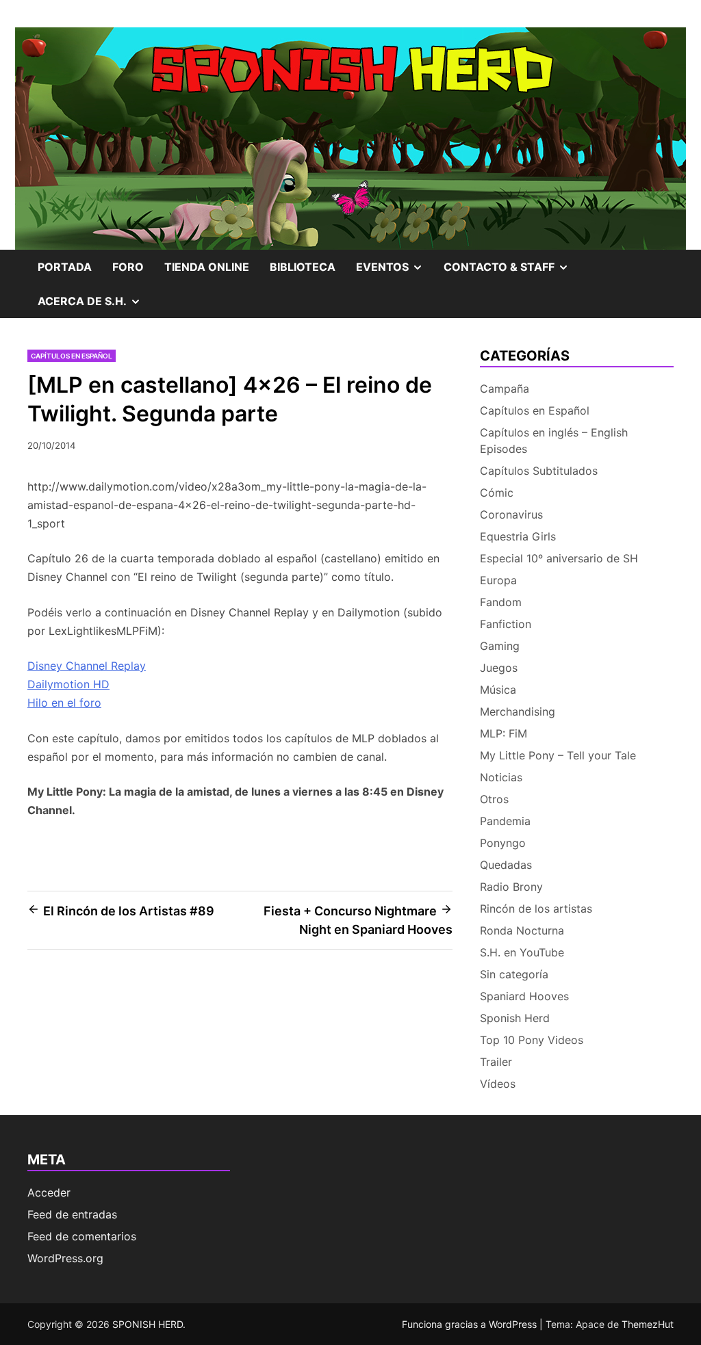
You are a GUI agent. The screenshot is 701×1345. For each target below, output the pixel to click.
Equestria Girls (518, 536)
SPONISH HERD (147, 1324)
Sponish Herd (515, 1018)
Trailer (496, 1062)
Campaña (504, 388)
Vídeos (497, 1084)
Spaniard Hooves (524, 996)
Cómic (496, 492)
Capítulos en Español (71, 356)
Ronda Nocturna (522, 930)
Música (498, 689)
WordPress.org (65, 1258)
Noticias (501, 777)
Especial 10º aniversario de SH (559, 558)
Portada (65, 267)
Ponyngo (503, 843)
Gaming (500, 646)
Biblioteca (302, 267)
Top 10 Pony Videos (531, 1040)
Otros (494, 799)
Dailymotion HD (68, 684)
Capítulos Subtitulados (539, 471)
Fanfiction (505, 624)
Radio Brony (511, 886)
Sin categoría (514, 974)
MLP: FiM (503, 733)
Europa (498, 580)
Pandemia (505, 821)
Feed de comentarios (81, 1236)
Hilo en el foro (64, 702)
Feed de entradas (72, 1214)
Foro (128, 267)
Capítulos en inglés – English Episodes (554, 441)
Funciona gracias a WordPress (470, 1324)
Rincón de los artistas (536, 908)
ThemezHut (648, 1324)
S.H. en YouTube (522, 952)
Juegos (499, 668)
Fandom (501, 602)
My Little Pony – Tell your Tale (558, 755)
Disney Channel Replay (86, 665)
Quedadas (506, 865)
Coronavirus (511, 514)
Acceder (49, 1192)
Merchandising (517, 711)
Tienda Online (206, 267)
